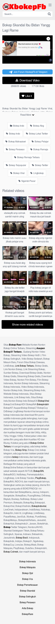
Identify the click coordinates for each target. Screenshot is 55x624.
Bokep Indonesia (27, 561)
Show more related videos (27, 324)
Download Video (29, 80)
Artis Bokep (27, 608)
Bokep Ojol (27, 573)
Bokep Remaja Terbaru (28, 157)
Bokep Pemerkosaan (27, 584)
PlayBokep (40, 478)
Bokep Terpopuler (17, 165)
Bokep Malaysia (27, 567)
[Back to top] (50, 617)
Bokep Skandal (27, 590)
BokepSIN (38, 471)
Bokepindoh (43, 404)
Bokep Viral (18, 173)
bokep (15, 457)
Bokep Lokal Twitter (38, 133)
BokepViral (43, 400)
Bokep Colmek (11, 551)
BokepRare (27, 614)
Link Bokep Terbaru (24, 365)
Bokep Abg (38, 125)
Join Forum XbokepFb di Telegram (30, 72)
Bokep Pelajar (41, 141)
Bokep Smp (21, 450)
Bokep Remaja (40, 149)
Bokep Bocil (22, 537)
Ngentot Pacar (28, 181)
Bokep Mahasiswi (17, 141)
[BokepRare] (24, 6)
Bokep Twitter (41, 165)
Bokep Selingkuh (27, 596)
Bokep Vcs (27, 579)
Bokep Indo (18, 125)
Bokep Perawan (16, 149)
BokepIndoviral (39, 506)
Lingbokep (38, 173)
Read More (26, 114)
